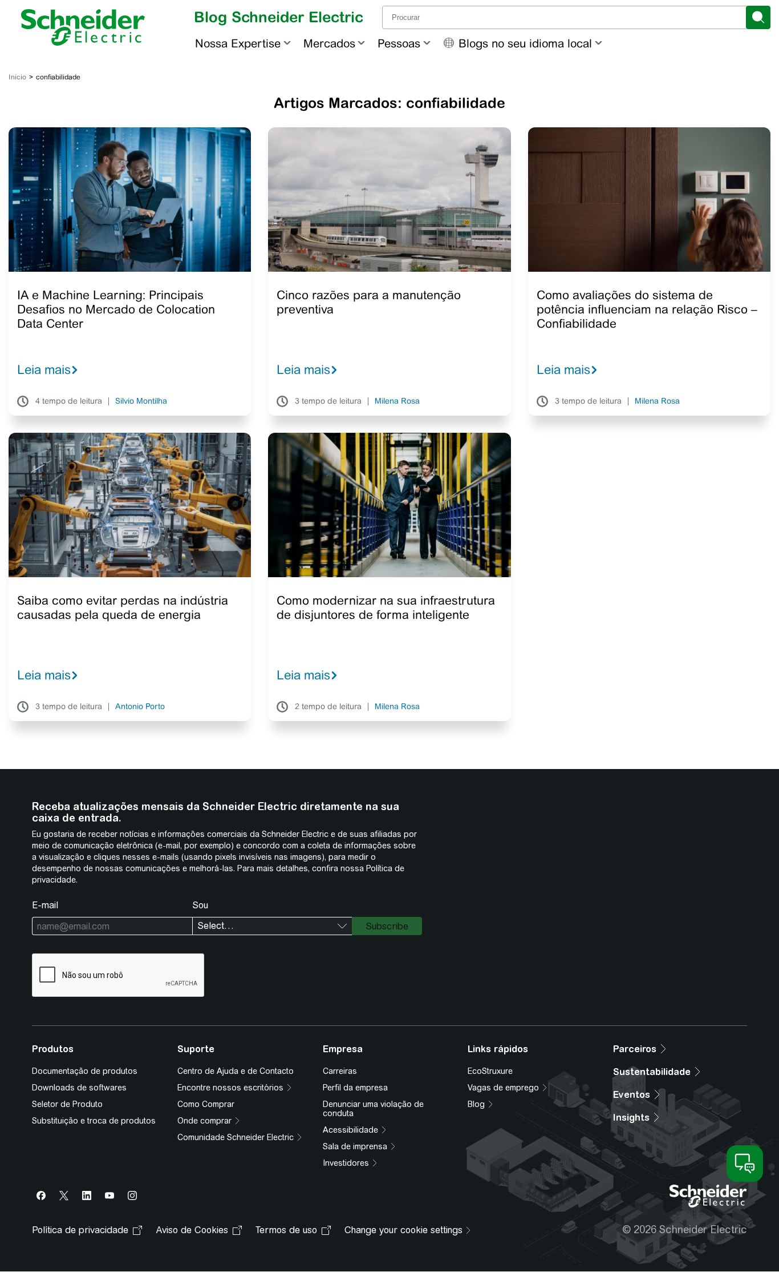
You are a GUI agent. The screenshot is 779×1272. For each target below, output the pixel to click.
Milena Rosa (397, 401)
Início (17, 77)
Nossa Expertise (238, 43)
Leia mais (44, 369)
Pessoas (399, 43)
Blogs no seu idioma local (525, 43)
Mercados (329, 43)
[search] (758, 17)
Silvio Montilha (141, 401)
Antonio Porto (140, 707)
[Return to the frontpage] (83, 27)
